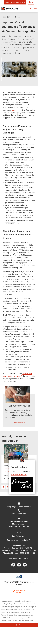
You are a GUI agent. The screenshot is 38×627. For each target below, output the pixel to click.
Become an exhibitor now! (14, 2)
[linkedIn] (19, 565)
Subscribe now (18, 423)
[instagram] (13, 565)
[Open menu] (35, 8)
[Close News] (22, 460)
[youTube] (25, 565)
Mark (19, 625)
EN (30, 2)
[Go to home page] (12, 9)
